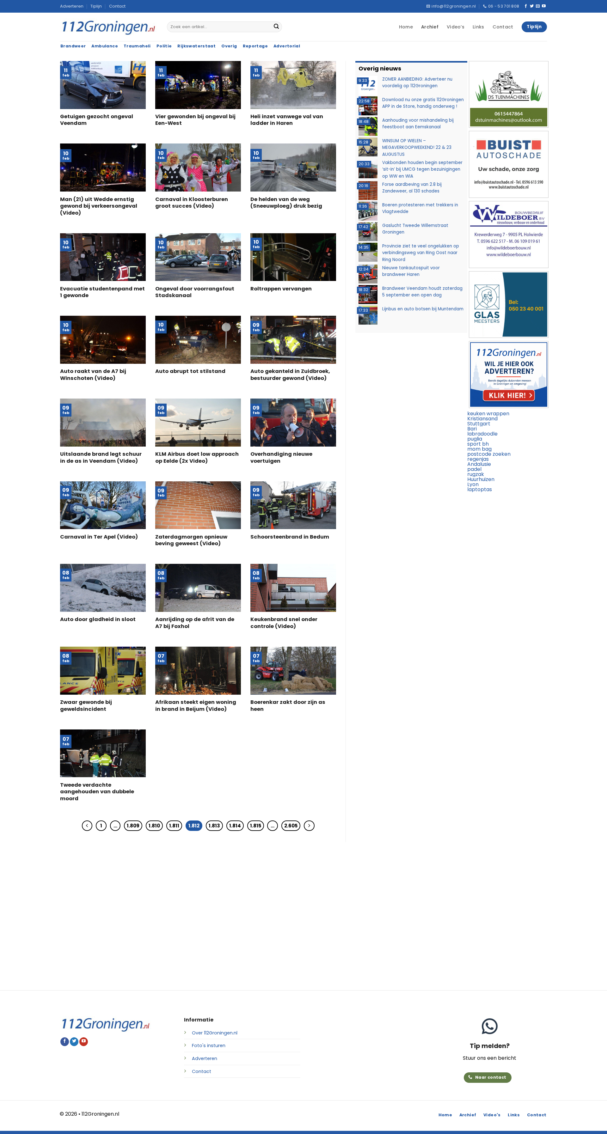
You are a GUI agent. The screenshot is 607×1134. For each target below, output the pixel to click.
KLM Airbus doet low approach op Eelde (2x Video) (197, 457)
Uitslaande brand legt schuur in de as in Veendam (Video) (101, 457)
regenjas (478, 459)
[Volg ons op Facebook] (526, 6)
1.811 (174, 825)
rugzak (475, 474)
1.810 (154, 825)
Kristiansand (482, 418)
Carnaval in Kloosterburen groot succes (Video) (191, 203)
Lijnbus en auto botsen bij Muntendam (422, 309)
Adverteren (71, 6)
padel (474, 469)
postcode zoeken (489, 454)
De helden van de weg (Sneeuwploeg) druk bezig (286, 203)
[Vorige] (87, 825)
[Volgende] (309, 825)
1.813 (214, 825)
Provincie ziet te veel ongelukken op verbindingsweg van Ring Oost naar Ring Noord (420, 252)
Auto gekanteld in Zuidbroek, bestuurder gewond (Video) (290, 374)
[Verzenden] (276, 26)
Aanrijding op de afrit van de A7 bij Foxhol (194, 623)
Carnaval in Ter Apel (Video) (99, 536)
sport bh (478, 444)
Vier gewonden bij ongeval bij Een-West (195, 120)
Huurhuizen (480, 479)
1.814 (235, 825)
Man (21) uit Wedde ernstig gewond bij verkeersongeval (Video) (98, 206)
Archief (429, 27)
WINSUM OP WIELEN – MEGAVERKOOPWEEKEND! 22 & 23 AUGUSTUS (416, 147)
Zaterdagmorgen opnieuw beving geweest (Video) (191, 540)
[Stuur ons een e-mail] (538, 6)
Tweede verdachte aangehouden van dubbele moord (97, 792)
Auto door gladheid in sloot (98, 619)
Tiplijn (96, 6)
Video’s (455, 27)
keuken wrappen (488, 413)
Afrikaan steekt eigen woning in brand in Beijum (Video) (195, 705)
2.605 (290, 825)
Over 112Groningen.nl (214, 1033)
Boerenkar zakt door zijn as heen (287, 705)
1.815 (255, 825)
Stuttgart (478, 423)
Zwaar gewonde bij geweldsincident (86, 705)
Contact (117, 6)
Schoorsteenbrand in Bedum (289, 536)
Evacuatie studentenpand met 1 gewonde (102, 292)
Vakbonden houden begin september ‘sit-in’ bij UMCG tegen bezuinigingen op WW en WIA (422, 169)
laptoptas (479, 489)
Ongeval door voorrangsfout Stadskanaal (194, 292)
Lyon (473, 484)
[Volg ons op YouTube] (544, 6)
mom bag (479, 449)
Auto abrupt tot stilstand (190, 371)
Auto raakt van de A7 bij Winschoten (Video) (93, 374)
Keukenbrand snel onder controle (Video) (283, 623)
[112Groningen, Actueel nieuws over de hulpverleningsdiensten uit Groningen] (108, 27)
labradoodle (482, 433)
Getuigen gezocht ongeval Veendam (96, 120)
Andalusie (479, 464)
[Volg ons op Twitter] (532, 6)
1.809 (133, 825)
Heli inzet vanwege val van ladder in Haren (286, 120)
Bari (472, 428)
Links (478, 27)
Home (406, 27)
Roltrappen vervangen (281, 288)
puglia (474, 438)
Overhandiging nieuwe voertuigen (281, 457)
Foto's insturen (208, 1045)
